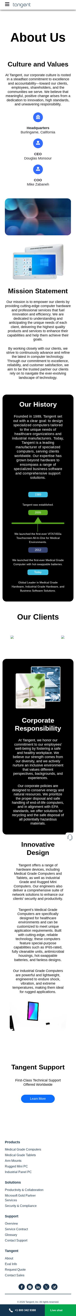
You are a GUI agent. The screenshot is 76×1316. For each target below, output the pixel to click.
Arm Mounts (13, 1160)
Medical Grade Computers (23, 1149)
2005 (38, 512)
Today (38, 572)
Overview (11, 1223)
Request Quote (15, 1269)
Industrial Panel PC (18, 1172)
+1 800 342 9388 (25, 1310)
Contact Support (16, 1240)
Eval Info (11, 1264)
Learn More (38, 1098)
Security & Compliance (21, 1205)
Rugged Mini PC (16, 1166)
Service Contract (16, 1229)
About (9, 1258)
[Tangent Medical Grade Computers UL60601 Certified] (22, 4)
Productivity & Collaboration (24, 1190)
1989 (38, 494)
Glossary (11, 1234)
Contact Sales (14, 1275)
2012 (38, 550)
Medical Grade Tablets (20, 1155)
